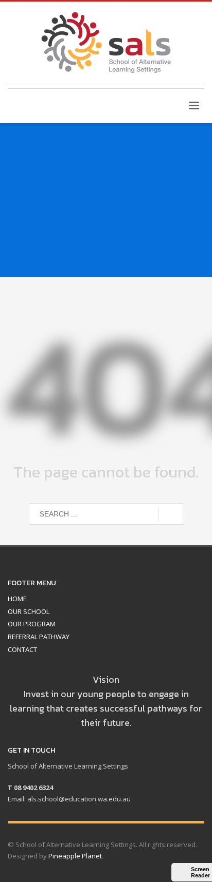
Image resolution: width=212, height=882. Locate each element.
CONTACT (22, 649)
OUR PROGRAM (32, 623)
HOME (17, 598)
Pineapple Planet (75, 855)
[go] (170, 514)
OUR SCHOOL (28, 611)
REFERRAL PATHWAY (38, 636)
